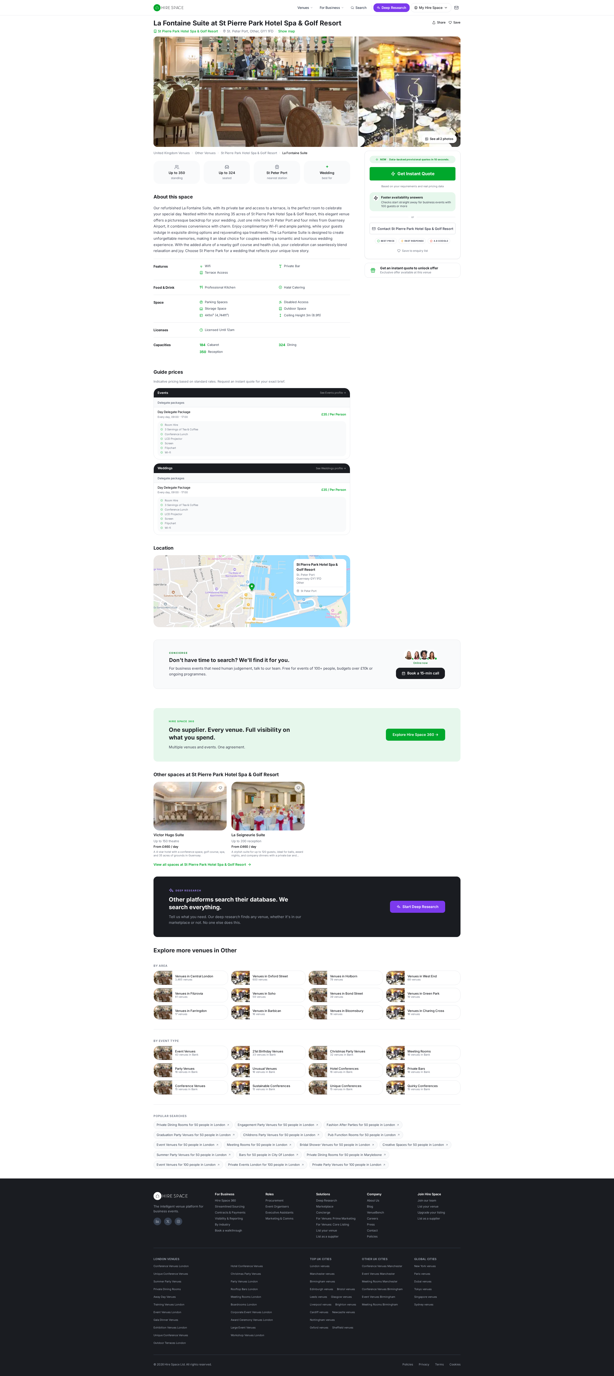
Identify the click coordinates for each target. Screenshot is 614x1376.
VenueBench (375, 1212)
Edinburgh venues (321, 1289)
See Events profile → (333, 392)
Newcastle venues (343, 1312)
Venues (303, 8)
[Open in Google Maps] (252, 591)
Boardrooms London (244, 1304)
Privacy (424, 1364)
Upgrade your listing (431, 1212)
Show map (286, 31)
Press (371, 1224)
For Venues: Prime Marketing (335, 1218)
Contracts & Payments (230, 1212)
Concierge (323, 1212)
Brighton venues (345, 1304)
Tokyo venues (423, 1289)
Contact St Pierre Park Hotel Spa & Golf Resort (415, 229)
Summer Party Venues (167, 1281)
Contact (372, 1230)
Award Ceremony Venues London (252, 1320)
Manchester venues (322, 1273)
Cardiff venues (319, 1312)
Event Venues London (167, 1312)
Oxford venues (319, 1327)
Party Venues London (244, 1281)
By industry (222, 1224)
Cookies (454, 1364)
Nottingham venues (322, 1320)
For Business (330, 8)
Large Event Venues (243, 1327)
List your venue (326, 1230)
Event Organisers (277, 1206)
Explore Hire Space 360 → (415, 734)
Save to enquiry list (415, 250)
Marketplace (324, 1206)
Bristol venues (346, 1289)
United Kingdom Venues (172, 153)
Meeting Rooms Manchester (379, 1281)
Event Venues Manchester (378, 1273)
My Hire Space (431, 8)
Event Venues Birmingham (378, 1296)
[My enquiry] (456, 8)
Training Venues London (169, 1304)
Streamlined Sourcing (229, 1206)
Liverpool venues (320, 1304)
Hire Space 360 (225, 1200)
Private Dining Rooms (167, 1289)
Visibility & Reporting (229, 1218)
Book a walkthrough (228, 1230)
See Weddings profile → (331, 468)
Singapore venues (425, 1296)
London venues (320, 1266)
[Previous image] (159, 806)
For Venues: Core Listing (332, 1224)
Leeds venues (318, 1296)
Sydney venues (423, 1304)
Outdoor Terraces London (170, 1343)
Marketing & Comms (279, 1218)
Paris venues (422, 1273)
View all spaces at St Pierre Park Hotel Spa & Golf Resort (200, 864)
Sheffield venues (342, 1327)
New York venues (425, 1266)
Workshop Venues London (247, 1335)
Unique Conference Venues (171, 1273)
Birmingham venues (322, 1281)
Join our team (427, 1200)
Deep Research (394, 8)
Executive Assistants (279, 1212)
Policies (372, 1236)
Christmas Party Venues (246, 1273)
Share (441, 22)
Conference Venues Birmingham (382, 1289)
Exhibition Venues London (170, 1327)
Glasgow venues (341, 1296)
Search (360, 8)
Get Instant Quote (416, 173)
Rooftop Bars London (244, 1289)
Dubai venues (422, 1281)
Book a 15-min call (423, 673)
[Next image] (221, 806)
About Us (373, 1200)
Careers (372, 1218)
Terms (439, 1364)
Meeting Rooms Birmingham (380, 1304)
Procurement (274, 1200)
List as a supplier (327, 1236)
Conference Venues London (171, 1266)
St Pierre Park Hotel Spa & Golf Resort (188, 31)
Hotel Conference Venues (247, 1266)
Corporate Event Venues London (251, 1312)
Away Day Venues (165, 1296)
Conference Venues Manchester (382, 1266)
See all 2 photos (441, 139)
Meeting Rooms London (246, 1296)
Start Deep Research (420, 906)
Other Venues (205, 153)
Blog (370, 1206)
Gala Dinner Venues (166, 1320)
